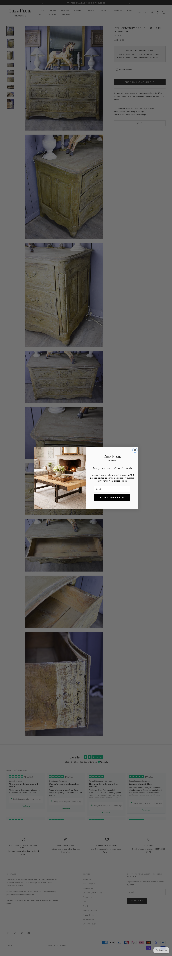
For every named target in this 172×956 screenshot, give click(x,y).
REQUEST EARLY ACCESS (112, 497)
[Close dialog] (135, 450)
